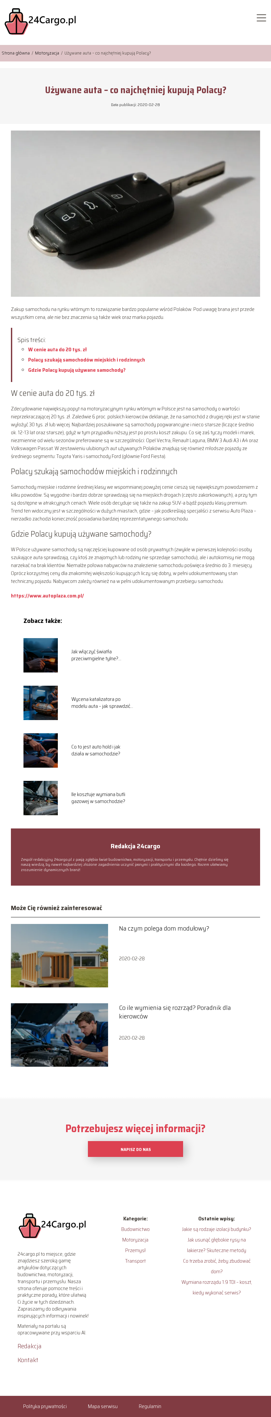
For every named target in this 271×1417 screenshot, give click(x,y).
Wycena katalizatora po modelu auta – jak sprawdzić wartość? (100, 703)
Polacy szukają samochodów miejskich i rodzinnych (86, 360)
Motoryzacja (47, 53)
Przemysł (135, 1250)
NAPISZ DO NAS (136, 1149)
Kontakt (28, 1360)
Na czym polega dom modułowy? (164, 928)
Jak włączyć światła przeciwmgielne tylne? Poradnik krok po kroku (95, 655)
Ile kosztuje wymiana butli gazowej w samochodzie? (98, 798)
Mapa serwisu (103, 1406)
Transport (135, 1261)
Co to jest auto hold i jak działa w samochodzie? (95, 750)
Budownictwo (135, 1229)
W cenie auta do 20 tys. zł (57, 349)
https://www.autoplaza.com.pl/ (47, 596)
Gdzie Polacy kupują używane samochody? (77, 370)
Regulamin (150, 1406)
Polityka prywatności (45, 1406)
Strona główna (16, 53)
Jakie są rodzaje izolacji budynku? (216, 1229)
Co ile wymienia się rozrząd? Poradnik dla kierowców (175, 1011)
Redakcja (30, 1346)
